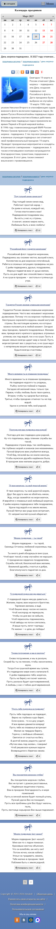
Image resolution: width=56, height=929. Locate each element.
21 (51, 36)
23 (12, 42)
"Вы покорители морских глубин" (28, 775)
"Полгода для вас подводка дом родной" (28, 430)
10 (20, 30)
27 (44, 42)
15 (5, 36)
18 (28, 36)
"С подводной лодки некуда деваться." (28, 594)
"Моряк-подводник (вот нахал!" (28, 834)
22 (5, 42)
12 (36, 30)
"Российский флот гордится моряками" (28, 249)
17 (20, 36)
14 (51, 30)
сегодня (9, 3)
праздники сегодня (11, 61)
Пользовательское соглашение (28, 909)
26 (36, 42)
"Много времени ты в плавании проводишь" (28, 374)
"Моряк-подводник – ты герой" (28, 538)
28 (51, 42)
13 (44, 30)
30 (12, 48)
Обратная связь (45, 894)
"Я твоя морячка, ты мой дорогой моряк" (28, 485)
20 (44, 36)
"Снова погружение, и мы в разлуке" (28, 653)
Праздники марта (31, 61)
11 (28, 30)
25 (28, 42)
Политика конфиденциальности (26, 904)
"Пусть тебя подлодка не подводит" (28, 709)
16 (12, 36)
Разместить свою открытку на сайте (26, 899)
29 (5, 48)
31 (20, 48)
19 (36, 36)
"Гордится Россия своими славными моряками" (28, 305)
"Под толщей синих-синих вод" (28, 196)
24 (20, 42)
